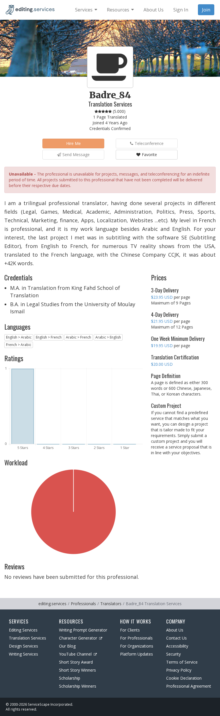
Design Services (23, 646)
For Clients (130, 630)
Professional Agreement (188, 686)
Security (173, 654)
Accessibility (177, 646)
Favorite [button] (149, 154)
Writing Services (23, 654)
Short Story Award (76, 662)
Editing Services (23, 630)
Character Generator (78, 638)
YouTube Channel (75, 654)
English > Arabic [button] (19, 337)
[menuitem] (86, 9)
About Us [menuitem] (154, 10)
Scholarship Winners (77, 686)
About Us (174, 630)
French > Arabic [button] (18, 344)
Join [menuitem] (206, 10)
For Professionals (136, 638)
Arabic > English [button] (108, 337)
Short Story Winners (77, 670)
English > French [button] (49, 337)
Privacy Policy (178, 670)
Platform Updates (136, 654)
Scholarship (69, 678)
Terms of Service (182, 662)
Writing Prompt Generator (83, 630)
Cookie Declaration (184, 678)
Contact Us (176, 638)
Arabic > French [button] (78, 337)
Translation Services (27, 638)
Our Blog (67, 646)
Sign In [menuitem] (180, 10)
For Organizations (136, 646)
